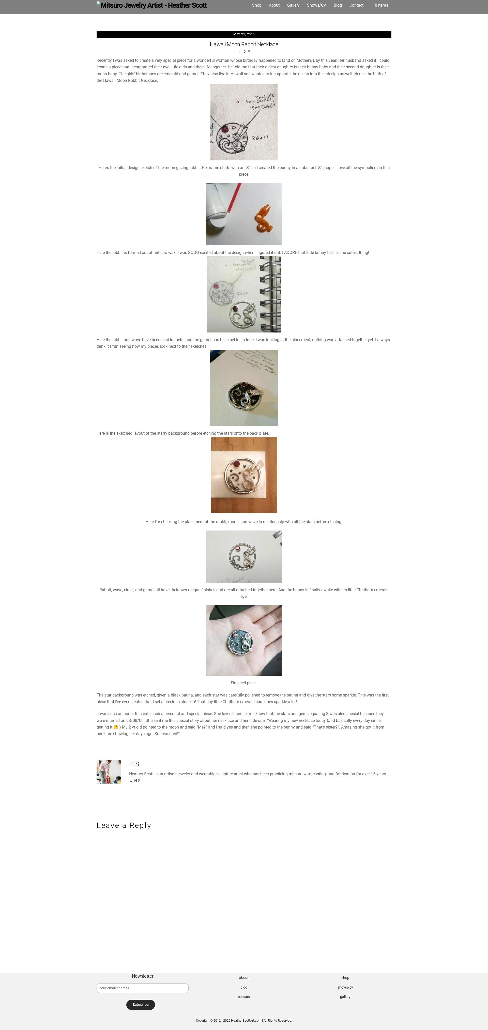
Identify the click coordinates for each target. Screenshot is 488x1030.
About (274, 5)
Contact (356, 5)
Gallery (293, 5)
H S (134, 764)
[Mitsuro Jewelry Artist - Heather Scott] (152, 5)
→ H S (135, 780)
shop (345, 978)
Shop (257, 5)
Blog (338, 5)
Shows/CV (316, 5)
